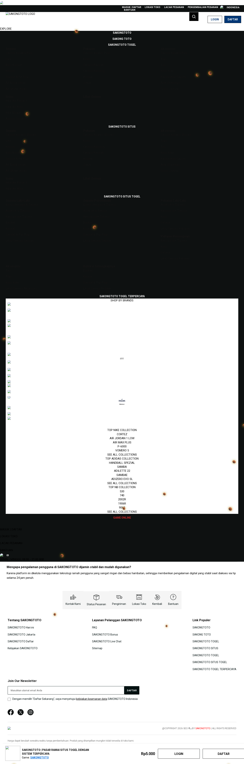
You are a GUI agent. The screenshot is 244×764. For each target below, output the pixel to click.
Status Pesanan (96, 604)
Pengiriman (119, 603)
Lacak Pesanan (174, 7)
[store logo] (20, 19)
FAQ (94, 627)
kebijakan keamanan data (91, 698)
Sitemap (97, 648)
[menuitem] (122, 33)
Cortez (122, 434)
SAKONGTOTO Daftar (21, 641)
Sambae (122, 475)
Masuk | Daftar (131, 7)
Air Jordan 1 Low (122, 438)
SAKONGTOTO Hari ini (21, 627)
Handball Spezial (122, 463)
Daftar (233, 19)
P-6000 (122, 446)
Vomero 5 (122, 450)
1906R (122, 503)
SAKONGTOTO (201, 627)
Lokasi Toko (152, 7)
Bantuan (129, 10)
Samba (122, 467)
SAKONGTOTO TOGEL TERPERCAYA (214, 669)
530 (122, 491)
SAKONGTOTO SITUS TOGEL (210, 662)
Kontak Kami (73, 603)
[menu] (122, 275)
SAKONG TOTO (202, 634)
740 (122, 495)
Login (215, 19)
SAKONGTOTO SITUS (205, 648)
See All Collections (122, 454)
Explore (6, 28)
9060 (122, 507)
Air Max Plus (122, 442)
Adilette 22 (122, 471)
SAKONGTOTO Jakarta (21, 634)
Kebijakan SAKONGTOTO (23, 648)
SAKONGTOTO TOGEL (206, 641)
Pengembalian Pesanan (203, 7)
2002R (122, 499)
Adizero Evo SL (122, 479)
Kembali (157, 603)
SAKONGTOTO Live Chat (106, 641)
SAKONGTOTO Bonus (105, 634)
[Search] (193, 16)
